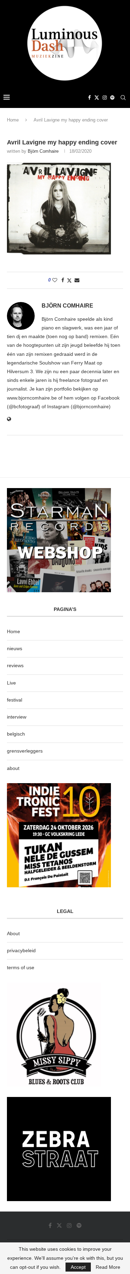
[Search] (123, 97)
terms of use (20, 967)
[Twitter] (96, 97)
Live (11, 683)
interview (16, 717)
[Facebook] (89, 97)
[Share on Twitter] (69, 280)
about (13, 768)
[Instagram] (105, 97)
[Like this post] (54, 280)
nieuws (14, 648)
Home (13, 120)
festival (14, 700)
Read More (108, 1267)
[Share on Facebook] (62, 280)
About (13, 933)
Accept (78, 1267)
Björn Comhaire (43, 151)
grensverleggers (25, 751)
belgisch (16, 734)
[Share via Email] (77, 280)
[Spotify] (112, 97)
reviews (15, 665)
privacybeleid (21, 950)
